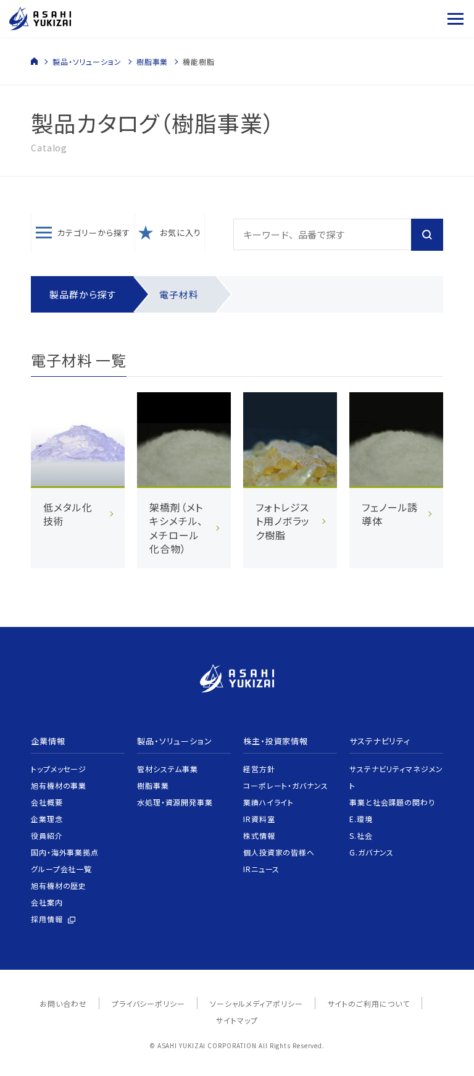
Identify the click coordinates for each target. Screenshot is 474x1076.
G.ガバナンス (371, 852)
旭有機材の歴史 (58, 885)
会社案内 (47, 902)
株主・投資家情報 (275, 741)
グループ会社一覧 (61, 869)
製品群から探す (82, 294)
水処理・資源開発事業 (175, 802)
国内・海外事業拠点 (65, 852)
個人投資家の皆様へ (279, 852)
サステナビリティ (379, 741)
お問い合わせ (63, 1003)
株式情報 (259, 835)
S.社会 (361, 835)
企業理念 (47, 818)
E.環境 (361, 818)
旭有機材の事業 (58, 785)
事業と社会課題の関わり (392, 802)
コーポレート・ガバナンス (285, 785)
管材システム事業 (167, 768)
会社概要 (47, 802)
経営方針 (259, 768)
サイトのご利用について (369, 1003)
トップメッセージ (58, 768)
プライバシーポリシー (148, 1003)
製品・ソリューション (87, 61)
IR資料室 (259, 818)
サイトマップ (236, 1020)
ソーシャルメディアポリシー (256, 1003)
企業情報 (48, 741)
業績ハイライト (268, 802)
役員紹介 (47, 835)
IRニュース (261, 869)
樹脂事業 (152, 61)
